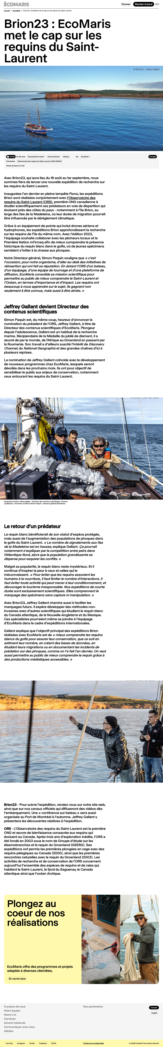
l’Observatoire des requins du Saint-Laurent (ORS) (50, 200)
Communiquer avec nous (19, 1027)
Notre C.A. (10, 1014)
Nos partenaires (93, 1006)
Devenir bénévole (14, 1022)
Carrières (10, 1018)
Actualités (16, 11)
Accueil (7, 11)
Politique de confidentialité (93, 1043)
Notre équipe (12, 1010)
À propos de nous (15, 1006)
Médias (8, 1031)
